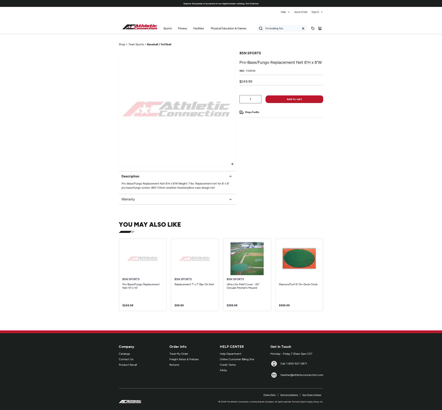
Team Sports (136, 44)
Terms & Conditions (289, 395)
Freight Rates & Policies (184, 359)
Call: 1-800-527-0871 (293, 363)
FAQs (223, 370)
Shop (122, 44)
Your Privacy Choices (311, 395)
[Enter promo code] (312, 28)
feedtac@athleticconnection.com (301, 375)
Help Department (230, 353)
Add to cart (294, 99)
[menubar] (302, 10)
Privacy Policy (269, 395)
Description (130, 176)
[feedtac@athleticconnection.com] (274, 375)
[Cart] (319, 28)
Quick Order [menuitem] (301, 12)
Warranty (128, 199)
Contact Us (126, 359)
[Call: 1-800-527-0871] (274, 363)
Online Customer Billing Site (237, 359)
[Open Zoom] (232, 164)
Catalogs (124, 353)
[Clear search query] (303, 28)
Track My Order (178, 353)
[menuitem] (285, 10)
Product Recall (128, 364)
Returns (174, 364)
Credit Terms (228, 364)
